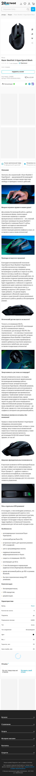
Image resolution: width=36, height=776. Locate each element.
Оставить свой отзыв (26, 671)
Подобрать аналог (18, 71)
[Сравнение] (21, 4)
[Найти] (28, 9)
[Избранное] (25, 4)
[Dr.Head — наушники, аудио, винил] (8, 3)
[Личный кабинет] (29, 4)
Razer (33, 606)
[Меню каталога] (33, 9)
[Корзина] (33, 4)
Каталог (4, 717)
